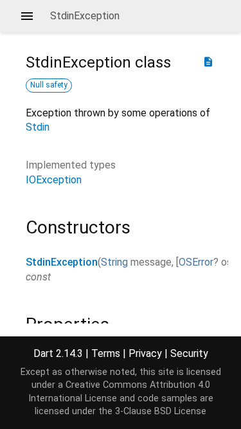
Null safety (48, 84)
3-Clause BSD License (160, 411)
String (114, 262)
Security (189, 353)
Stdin (37, 127)
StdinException (62, 262)
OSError (196, 262)
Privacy (145, 353)
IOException (54, 180)
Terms (105, 353)
